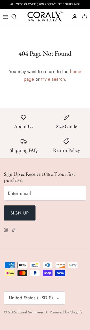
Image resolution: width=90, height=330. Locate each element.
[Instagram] (6, 230)
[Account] (73, 16)
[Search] (16, 16)
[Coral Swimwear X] (45, 17)
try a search (53, 79)
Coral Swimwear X (32, 312)
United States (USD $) (31, 297)
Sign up (19, 213)
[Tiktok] (14, 230)
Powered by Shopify (66, 312)
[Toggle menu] (5, 16)
